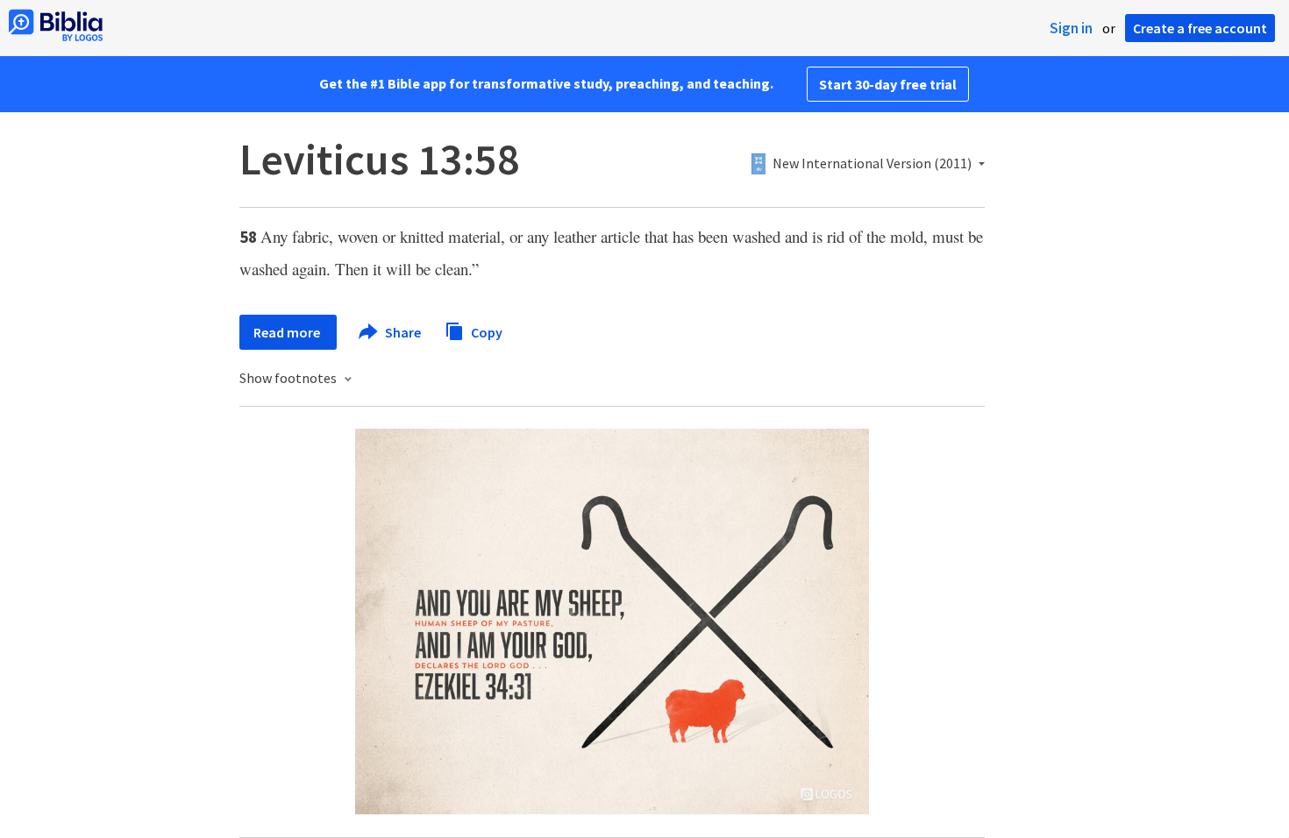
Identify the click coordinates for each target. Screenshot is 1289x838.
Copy (485, 331)
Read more (288, 332)
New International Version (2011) (872, 164)
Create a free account (1200, 28)
